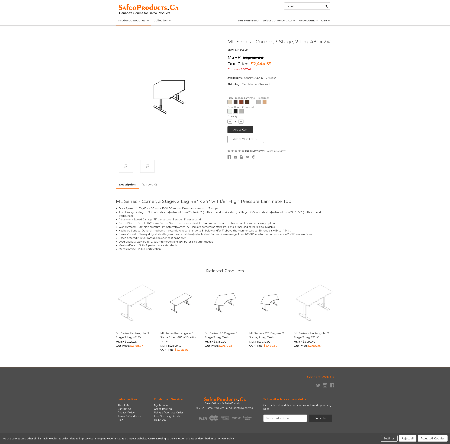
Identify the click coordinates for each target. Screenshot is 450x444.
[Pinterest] (254, 157)
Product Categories (131, 20)
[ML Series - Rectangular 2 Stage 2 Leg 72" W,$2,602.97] (314, 303)
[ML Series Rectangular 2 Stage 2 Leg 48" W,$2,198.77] (136, 303)
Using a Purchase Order (168, 412)
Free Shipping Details (167, 416)
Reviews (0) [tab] (149, 184)
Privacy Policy (126, 412)
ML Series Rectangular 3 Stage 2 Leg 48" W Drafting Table (179, 337)
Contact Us (124, 408)
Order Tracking (163, 408)
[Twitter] (247, 157)
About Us (123, 405)
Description (127, 184)
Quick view (136, 322)
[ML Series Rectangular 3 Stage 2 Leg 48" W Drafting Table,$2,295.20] (181, 303)
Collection (161, 20)
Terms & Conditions (129, 416)
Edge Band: (240, 107)
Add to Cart (278, 322)
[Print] (241, 157)
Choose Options (189, 322)
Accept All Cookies (433, 438)
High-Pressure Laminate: (248, 97)
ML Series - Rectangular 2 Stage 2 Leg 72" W (311, 335)
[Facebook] (229, 157)
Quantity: (232, 116)
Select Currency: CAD (277, 20)
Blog (120, 420)
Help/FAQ (160, 420)
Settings (389, 438)
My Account (307, 20)
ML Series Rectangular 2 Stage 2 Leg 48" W (132, 335)
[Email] (235, 157)
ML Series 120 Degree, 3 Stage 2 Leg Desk (221, 335)
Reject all (408, 438)
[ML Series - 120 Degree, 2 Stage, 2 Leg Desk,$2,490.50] (270, 303)
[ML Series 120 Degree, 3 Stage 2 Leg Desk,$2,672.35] (225, 303)
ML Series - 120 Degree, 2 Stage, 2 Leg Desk (266, 335)
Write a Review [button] (276, 151)
